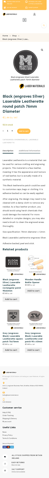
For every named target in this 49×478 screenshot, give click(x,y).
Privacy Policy (7, 435)
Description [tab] (8, 150)
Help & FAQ (6, 412)
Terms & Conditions (9, 438)
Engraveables (21, 140)
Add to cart (24, 131)
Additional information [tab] (29, 150)
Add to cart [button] (11, 299)
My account (6, 422)
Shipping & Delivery (9, 419)
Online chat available (18, 472)
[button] (42, 50)
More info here (16, 465)
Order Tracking (8, 415)
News (4, 432)
